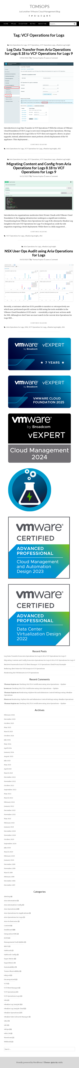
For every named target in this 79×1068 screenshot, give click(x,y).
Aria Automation (10, 901)
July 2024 (7, 740)
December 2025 (10, 719)
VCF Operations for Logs (33, 149)
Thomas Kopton (38, 58)
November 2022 (10, 781)
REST (6, 946)
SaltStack (7, 950)
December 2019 (9, 864)
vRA (5, 1000)
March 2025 (8, 731)
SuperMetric (8, 963)
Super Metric (9, 959)
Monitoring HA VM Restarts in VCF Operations (21, 673)
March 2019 (8, 873)
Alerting (7, 896)
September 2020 (10, 844)
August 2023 (8, 756)
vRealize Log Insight (63, 45)
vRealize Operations (11, 1013)
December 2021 (9, 810)
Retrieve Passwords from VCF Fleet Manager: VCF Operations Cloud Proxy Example (35, 664)
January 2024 (9, 752)
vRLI (59, 149)
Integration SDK (10, 934)
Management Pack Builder (14, 942)
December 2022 (10, 777)
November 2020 (10, 835)
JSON (6, 938)
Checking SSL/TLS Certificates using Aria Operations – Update (42, 684)
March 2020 (8, 852)
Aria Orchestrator (10, 921)
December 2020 (10, 831)
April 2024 (8, 748)
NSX (26, 327)
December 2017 (9, 885)
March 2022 (8, 798)
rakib (60, 1062)
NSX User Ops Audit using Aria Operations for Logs (39, 253)
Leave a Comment (51, 58)
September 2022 (10, 790)
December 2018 (9, 881)
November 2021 (10, 814)
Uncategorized (9, 979)
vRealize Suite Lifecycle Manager (16, 1017)
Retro (32, 24)
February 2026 (9, 715)
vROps (6, 1029)
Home (6, 24)
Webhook (7, 1042)
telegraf (7, 975)
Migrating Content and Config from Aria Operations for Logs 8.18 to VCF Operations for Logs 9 (38, 168)
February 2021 (9, 823)
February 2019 (9, 877)
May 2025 (7, 727)
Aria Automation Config (13, 905)
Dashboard (8, 930)
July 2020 (7, 848)
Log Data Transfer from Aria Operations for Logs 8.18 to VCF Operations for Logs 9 (39, 51)
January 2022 (9, 806)
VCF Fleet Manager (11, 988)
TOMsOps (39, 6)
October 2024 (9, 736)
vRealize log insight (50, 149)
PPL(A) (13, 24)
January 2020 (9, 860)
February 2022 (9, 802)
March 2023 (8, 773)
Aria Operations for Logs (18, 45)
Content (7, 926)
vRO (5, 1025)
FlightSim (23, 24)
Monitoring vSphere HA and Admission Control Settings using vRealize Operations (42, 699)
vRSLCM (7, 1033)
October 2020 (9, 839)
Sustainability (9, 967)
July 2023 (7, 761)
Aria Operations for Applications (16, 913)
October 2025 (9, 723)
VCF (5, 984)
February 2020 (9, 856)
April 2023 (8, 769)
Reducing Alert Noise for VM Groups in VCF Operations (24, 669)
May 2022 (7, 794)
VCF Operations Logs (47, 45)
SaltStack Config (10, 955)
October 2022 (9, 785)
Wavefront (8, 1037)
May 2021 (7, 819)
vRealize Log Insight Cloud (14, 1008)
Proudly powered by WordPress (29, 1062)
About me (42, 24)
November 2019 (9, 868)
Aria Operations (10, 909)
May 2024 (7, 744)
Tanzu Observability (11, 971)
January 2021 (9, 827)
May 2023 (7, 765)
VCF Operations (33, 45)
